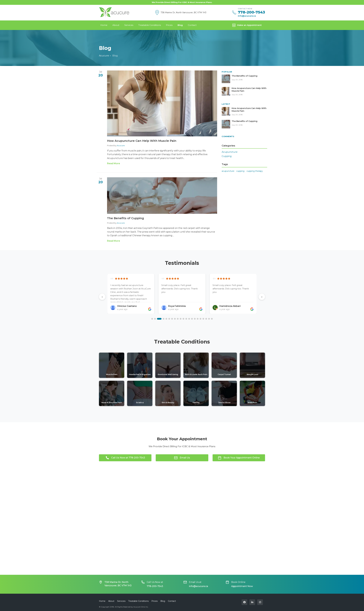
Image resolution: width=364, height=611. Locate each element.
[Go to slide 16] (197, 319)
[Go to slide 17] (200, 319)
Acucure (104, 55)
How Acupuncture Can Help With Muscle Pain (141, 140)
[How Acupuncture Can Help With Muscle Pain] (162, 103)
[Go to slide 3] (158, 319)
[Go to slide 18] (203, 319)
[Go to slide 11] (183, 319)
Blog (180, 25)
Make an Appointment (249, 25)
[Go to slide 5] (166, 319)
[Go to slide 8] (175, 319)
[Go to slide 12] (186, 319)
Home (103, 25)
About (115, 25)
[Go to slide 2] (155, 319)
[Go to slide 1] (152, 319)
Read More (113, 163)
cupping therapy (255, 171)
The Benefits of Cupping (125, 218)
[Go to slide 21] (212, 319)
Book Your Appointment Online (242, 457)
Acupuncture (229, 152)
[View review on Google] (149, 309)
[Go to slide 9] (178, 319)
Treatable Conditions (149, 25)
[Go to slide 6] (169, 319)
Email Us (185, 457)
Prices (169, 25)
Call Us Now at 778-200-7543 (128, 457)
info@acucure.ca (247, 16)
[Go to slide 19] (206, 319)
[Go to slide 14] (192, 319)
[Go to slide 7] (172, 319)
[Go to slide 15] (195, 319)
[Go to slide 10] (180, 319)
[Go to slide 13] (189, 319)
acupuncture (228, 171)
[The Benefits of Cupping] (162, 195)
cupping (240, 171)
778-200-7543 (251, 12)
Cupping (227, 156)
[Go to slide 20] (209, 319)
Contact (192, 25)
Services (128, 25)
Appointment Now (242, 586)
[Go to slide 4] (162, 319)
